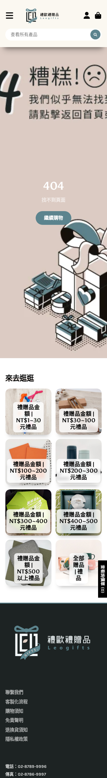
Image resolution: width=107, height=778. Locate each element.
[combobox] (53, 35)
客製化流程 (16, 702)
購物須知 (14, 711)
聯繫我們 (14, 692)
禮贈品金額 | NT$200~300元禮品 (79, 462)
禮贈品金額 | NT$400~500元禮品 (79, 512)
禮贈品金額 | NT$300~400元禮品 (28, 512)
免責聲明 (14, 720)
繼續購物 (53, 218)
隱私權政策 (16, 739)
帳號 (86, 15)
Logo (43, 15)
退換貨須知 (16, 730)
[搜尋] (95, 35)
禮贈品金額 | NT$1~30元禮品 (28, 412)
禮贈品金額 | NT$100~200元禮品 (28, 462)
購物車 (98, 15)
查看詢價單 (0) (102, 579)
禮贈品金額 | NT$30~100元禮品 (79, 412)
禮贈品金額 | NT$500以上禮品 (28, 563)
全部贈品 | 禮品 (79, 563)
